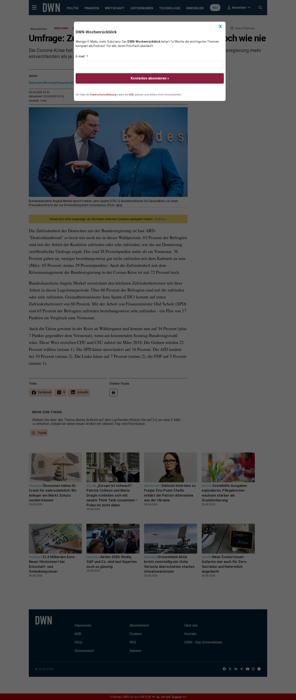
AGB (131, 94)
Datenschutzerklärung (103, 94)
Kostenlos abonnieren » (150, 78)
